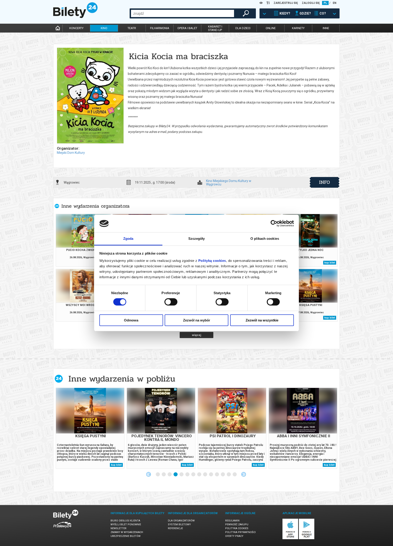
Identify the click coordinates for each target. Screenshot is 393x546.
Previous (148, 474)
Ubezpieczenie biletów (126, 536)
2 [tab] (164, 474)
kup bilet (329, 262)
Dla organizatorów (181, 520)
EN (334, 3)
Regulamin (232, 520)
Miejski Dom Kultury (71, 152)
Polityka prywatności (240, 532)
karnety (298, 28)
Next (243, 474)
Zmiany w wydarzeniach (127, 532)
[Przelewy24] (62, 528)
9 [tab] (205, 474)
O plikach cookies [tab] (264, 238)
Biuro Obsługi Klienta (125, 520)
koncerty (76, 28)
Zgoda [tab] (128, 238)
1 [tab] (158, 474)
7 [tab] (193, 474)
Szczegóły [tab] (196, 238)
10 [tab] (211, 474)
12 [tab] (223, 474)
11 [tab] (217, 474)
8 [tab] (199, 474)
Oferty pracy (234, 536)
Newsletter (118, 528)
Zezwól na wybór (196, 320)
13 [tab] (229, 474)
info (324, 182)
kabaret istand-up (215, 28)
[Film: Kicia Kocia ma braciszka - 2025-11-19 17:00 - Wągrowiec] (90, 96)
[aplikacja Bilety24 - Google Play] (307, 538)
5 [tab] (181, 474)
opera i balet (187, 28)
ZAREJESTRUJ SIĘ (286, 3)
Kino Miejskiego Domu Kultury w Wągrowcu (228, 182)
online (271, 28)
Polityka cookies (236, 528)
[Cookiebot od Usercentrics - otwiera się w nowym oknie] (274, 223)
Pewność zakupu (236, 524)
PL (325, 3)
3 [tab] (170, 474)
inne (326, 28)
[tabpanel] (90, 428)
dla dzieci (242, 28)
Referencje (175, 528)
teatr (132, 28)
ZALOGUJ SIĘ (311, 3)
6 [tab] (187, 474)
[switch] (170, 302)
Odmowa (131, 320)
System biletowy (179, 524)
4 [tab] (176, 474)
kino (104, 28)
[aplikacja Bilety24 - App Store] (290, 538)
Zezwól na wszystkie (262, 320)
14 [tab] (235, 474)
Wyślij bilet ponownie (126, 524)
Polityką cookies (212, 261)
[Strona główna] (75, 17)
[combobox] (182, 13)
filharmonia (159, 28)
